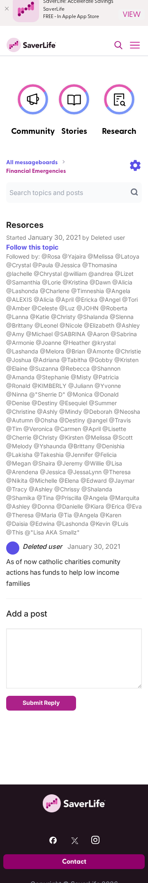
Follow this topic (32, 247)
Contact (74, 861)
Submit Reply (41, 702)
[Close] (6, 8)
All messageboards (32, 162)
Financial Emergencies (36, 171)
